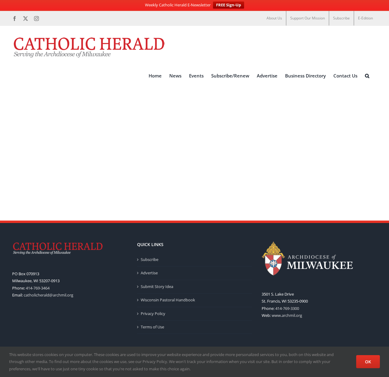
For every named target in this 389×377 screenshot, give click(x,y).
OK (368, 362)
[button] (367, 75)
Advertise (149, 273)
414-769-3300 (287, 308)
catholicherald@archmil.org (48, 295)
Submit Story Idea (157, 286)
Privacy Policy (153, 313)
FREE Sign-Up (228, 5)
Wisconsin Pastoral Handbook (168, 300)
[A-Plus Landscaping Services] (194, 124)
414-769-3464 (38, 288)
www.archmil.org (287, 315)
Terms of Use (152, 327)
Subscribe (149, 259)
